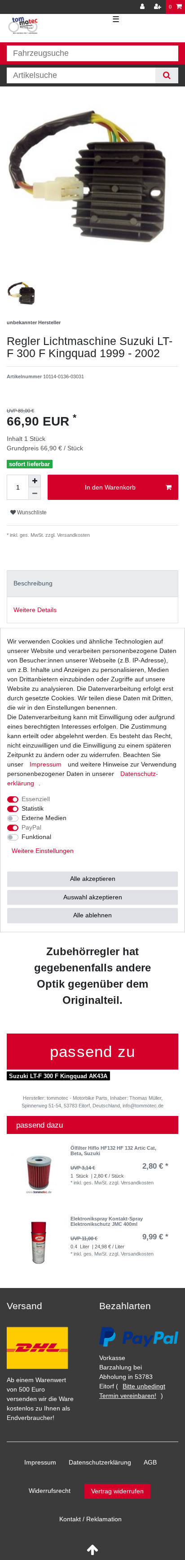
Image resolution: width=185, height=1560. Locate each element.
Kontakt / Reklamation (90, 1519)
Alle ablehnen (92, 915)
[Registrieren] (158, 7)
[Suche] (166, 75)
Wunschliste (31, 512)
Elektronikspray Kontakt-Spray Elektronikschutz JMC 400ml (106, 1221)
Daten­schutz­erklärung (100, 1462)
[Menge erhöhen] (34, 481)
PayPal (31, 827)
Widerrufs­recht (49, 1490)
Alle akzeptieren (92, 878)
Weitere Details (35, 609)
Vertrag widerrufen (117, 1491)
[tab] (92, 583)
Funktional (36, 836)
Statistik (33, 808)
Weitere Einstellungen (43, 850)
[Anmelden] (143, 7)
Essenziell (36, 799)
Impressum (40, 1462)
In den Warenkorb (110, 487)
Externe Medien (44, 817)
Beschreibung (33, 583)
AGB (150, 1462)
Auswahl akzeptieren (92, 897)
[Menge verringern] (34, 493)
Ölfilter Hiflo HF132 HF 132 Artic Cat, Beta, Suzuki (113, 1150)
